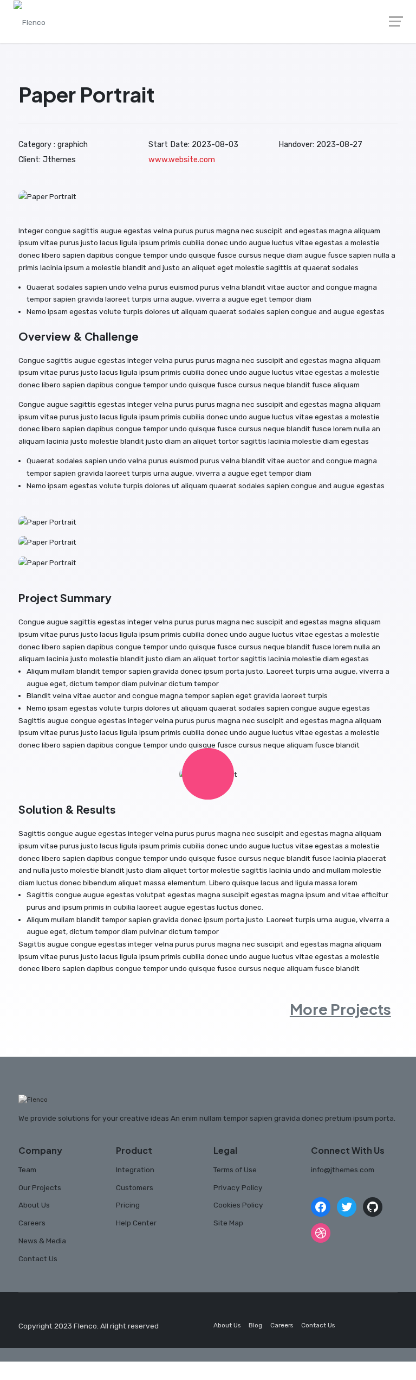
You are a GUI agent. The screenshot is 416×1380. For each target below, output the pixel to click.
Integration (135, 1169)
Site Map (228, 1222)
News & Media (42, 1240)
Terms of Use (235, 1169)
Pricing (128, 1204)
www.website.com (181, 159)
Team (27, 1169)
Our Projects (39, 1187)
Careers (32, 1222)
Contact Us (37, 1258)
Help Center (136, 1222)
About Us (34, 1204)
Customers (134, 1187)
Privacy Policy (238, 1187)
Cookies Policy (238, 1204)
